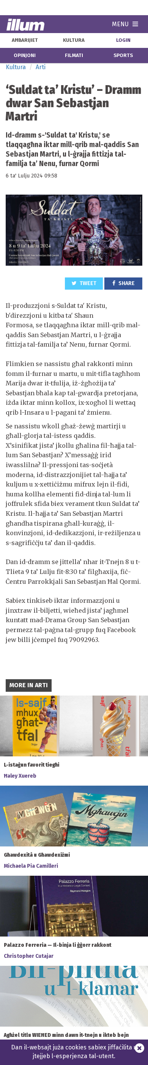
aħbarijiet (25, 40)
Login (123, 40)
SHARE (126, 283)
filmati (74, 55)
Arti (41, 67)
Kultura (16, 67)
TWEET (87, 283)
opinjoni (25, 55)
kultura (74, 40)
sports (123, 55)
